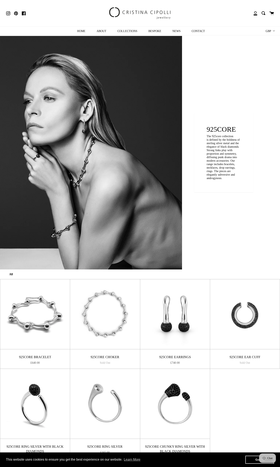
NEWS (176, 31)
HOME (81, 31)
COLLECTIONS (127, 31)
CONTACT (198, 31)
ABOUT (101, 31)
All (11, 274)
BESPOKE (154, 31)
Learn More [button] (132, 459)
